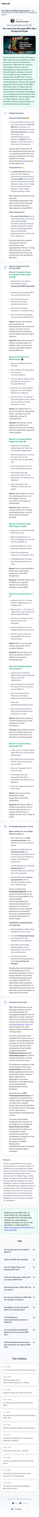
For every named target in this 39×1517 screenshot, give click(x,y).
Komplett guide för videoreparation (17, 1393)
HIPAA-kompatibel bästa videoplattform (19, 1428)
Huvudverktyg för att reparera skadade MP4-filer (19, 1416)
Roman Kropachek (22, 21)
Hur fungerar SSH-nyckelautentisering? (19, 1370)
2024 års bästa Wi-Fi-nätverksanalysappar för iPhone (16, 1381)
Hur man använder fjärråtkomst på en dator (18, 1462)
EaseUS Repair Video (21, 1024)
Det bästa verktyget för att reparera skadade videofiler (18, 1439)
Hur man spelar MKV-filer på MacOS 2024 (18, 1404)
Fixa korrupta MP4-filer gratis (23, 286)
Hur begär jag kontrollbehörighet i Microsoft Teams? (17, 1487)
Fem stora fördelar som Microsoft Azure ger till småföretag (17, 1474)
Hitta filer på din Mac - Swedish (15, 1451)
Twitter (17, 1503)
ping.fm (6, 4)
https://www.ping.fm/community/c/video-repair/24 (19, 1228)
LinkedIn (24, 1503)
